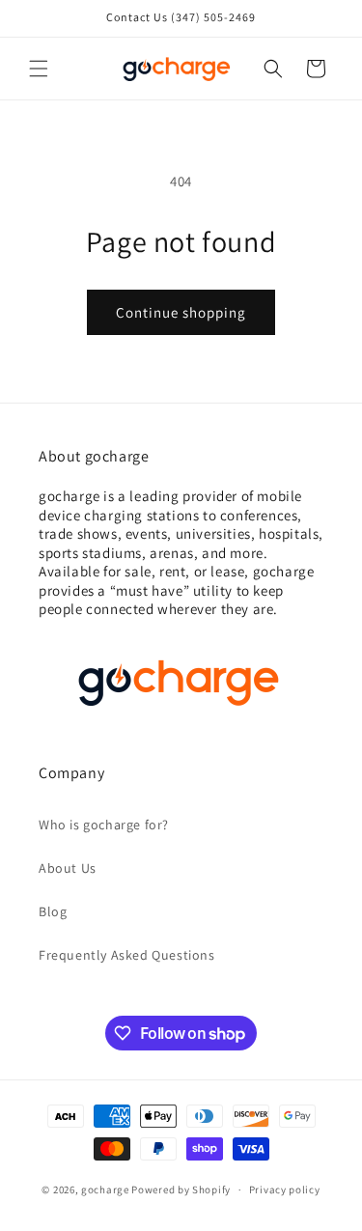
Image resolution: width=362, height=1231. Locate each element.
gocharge (105, 1189)
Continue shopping (181, 312)
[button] (38, 68)
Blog (53, 911)
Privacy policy (284, 1189)
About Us (68, 868)
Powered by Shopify (181, 1189)
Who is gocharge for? (104, 824)
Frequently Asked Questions (127, 955)
